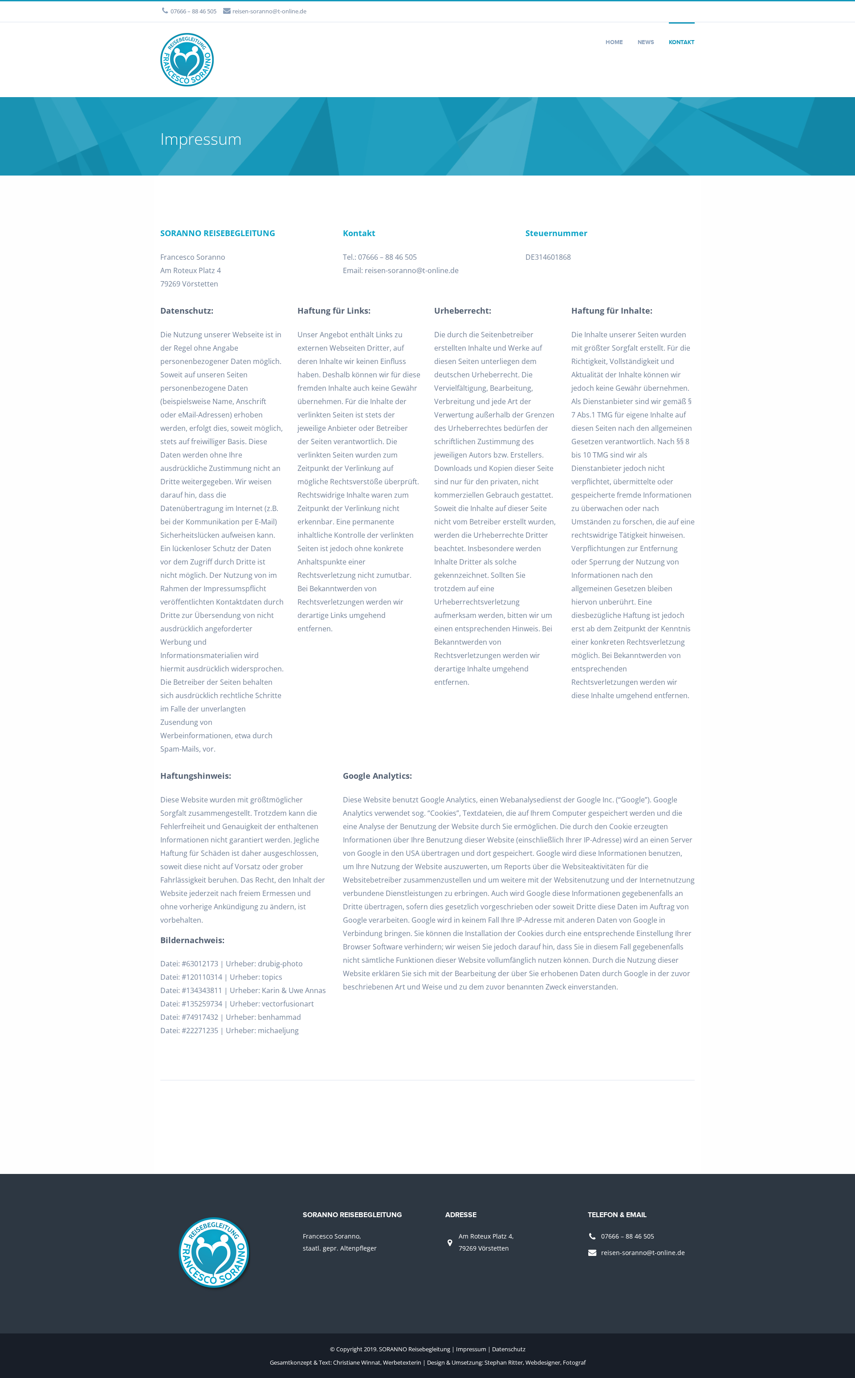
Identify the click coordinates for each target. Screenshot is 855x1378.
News (646, 42)
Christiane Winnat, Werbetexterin (377, 1362)
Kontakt (682, 42)
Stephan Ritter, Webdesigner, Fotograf (535, 1362)
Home (614, 42)
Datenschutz (508, 1349)
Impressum (471, 1349)
